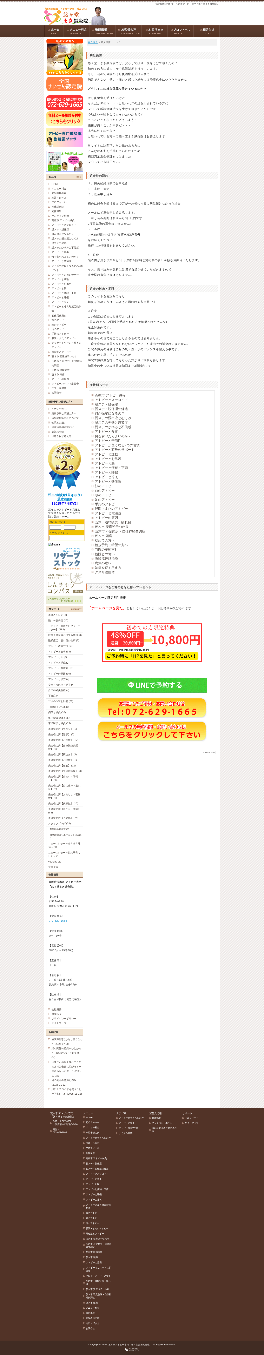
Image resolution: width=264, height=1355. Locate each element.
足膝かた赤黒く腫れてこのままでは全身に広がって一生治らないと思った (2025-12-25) (67, 1069)
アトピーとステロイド (111, 400)
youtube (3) (54, 861)
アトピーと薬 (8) (57, 657)
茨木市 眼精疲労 (61, 370)
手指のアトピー (106, 504)
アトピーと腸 (105, 463)
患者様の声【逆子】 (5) (61, 734)
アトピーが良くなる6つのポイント (67, 268)
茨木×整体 (64, 499)
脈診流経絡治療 (106, 558)
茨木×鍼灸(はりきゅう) (65, 495)
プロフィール (59, 202)
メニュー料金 (59, 188)
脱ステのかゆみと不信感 (113, 427)
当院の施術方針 (106, 549)
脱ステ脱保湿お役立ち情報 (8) (65, 635)
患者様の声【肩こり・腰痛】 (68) (64, 811)
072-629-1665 (58, 920)
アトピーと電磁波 (108, 513)
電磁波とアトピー (61, 351)
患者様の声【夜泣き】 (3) (62, 754)
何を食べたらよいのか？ (113, 436)
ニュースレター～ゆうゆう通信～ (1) (64, 845)
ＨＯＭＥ (93, 42)
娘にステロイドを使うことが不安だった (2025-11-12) (67, 1091)
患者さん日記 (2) (57, 614)
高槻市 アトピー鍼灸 (110, 395)
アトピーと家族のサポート (114, 449)
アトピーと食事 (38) (59, 651)
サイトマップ (59, 1023)
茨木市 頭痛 (103, 536)
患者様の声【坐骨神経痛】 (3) (65, 771)
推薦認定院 (58, 206)
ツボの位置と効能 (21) (60, 701)
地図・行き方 (59, 197)
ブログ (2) (53, 867)
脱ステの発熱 (59, 243)
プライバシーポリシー (64, 1018)
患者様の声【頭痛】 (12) (62, 765)
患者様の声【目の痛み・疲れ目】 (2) (64, 787)
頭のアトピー (105, 495)
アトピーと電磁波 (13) (60, 668)
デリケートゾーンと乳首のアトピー (66, 345)
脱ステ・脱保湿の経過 (111, 409)
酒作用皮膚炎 (59, 315)
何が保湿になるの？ (110, 413)
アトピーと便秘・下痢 (111, 468)
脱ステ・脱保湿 (106, 404)
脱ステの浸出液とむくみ (113, 418)
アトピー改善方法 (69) (60, 646)
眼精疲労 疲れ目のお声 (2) (63, 640)
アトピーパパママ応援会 (65, 383)
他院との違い (105, 554)
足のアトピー (105, 499)
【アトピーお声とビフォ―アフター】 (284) (64, 628)
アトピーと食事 (106, 431)
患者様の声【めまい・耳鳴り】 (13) (63, 778)
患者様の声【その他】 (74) (63, 818)
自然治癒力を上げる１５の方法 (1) (65, 836)
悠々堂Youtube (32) (59, 718)
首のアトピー (105, 490)
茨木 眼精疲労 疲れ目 (113, 522)
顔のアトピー (105, 486)
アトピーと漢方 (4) (58, 679)
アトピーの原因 (106, 517)
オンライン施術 (60, 215)
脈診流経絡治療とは (63, 427)
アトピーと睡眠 (106, 472)
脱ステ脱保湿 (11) (58, 620)
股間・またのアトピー (111, 508)
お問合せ (56, 392)
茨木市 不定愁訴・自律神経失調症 (120, 531)
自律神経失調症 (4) (58, 690)
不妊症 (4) (53, 695)
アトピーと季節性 (108, 440)
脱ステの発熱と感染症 (111, 422)
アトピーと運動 (106, 454)
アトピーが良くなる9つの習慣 (117, 445)
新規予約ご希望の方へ (111, 545)
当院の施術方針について (65, 418)
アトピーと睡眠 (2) (58, 662)
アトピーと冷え (106, 477)
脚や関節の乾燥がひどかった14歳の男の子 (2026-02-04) (66, 1053)
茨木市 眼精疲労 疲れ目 (98, 1282)
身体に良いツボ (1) (59, 707)
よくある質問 (125, 1133)
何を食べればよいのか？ (65, 256)
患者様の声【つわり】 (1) (62, 728)
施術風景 (56, 211)
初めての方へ (105, 540)
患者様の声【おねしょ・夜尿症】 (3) (64, 796)
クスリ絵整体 (105, 572)
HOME (55, 184)
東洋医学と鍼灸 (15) (59, 723)
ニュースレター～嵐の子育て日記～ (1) (64, 854)
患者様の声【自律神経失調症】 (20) (63, 747)
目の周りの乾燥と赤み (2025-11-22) (64, 1082)
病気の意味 (103, 563)
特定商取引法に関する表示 (164, 1129)
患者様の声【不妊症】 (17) (63, 740)
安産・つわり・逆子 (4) (61, 684)
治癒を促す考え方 (108, 567)
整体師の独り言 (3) (59, 829)
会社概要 (56, 1009)
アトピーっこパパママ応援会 (98, 1269)
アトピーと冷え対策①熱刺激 (66, 309)
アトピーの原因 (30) (59, 673)
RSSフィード (191, 1117)
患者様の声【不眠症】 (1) (62, 760)
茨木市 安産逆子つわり (112, 527)
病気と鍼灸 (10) (57, 712)
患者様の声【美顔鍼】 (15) (63, 803)
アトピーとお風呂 (108, 459)
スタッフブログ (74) (59, 823)
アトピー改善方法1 (128, 1128)
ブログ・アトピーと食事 (98, 1276)
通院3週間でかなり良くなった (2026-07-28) (67, 1041)
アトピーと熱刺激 (108, 481)
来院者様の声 (59, 193)
